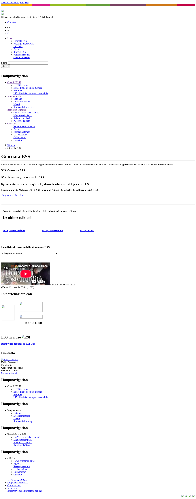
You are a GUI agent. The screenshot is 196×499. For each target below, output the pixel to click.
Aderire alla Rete (21, 121)
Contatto (11, 22)
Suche (4, 62)
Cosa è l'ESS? (14, 82)
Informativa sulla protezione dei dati (24, 491)
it (8, 33)
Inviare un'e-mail (9, 373)
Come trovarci (14, 485)
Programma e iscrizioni (12, 195)
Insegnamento (14, 96)
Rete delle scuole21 (16, 110)
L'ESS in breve (20, 85)
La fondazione (20, 134)
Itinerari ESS (19, 52)
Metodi (16, 104)
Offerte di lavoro (21, 57)
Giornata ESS (20, 41)
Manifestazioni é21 (22, 115)
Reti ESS (17, 90)
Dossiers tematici (21, 101)
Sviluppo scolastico (22, 118)
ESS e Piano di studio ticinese (27, 88)
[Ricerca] (2, 14)
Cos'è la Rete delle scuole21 (27, 112)
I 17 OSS (18, 46)
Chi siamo (12, 123)
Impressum (12, 488)
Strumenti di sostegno (23, 107)
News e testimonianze (24, 126)
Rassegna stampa (21, 54)
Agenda (17, 49)
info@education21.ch (17, 482)
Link (9, 38)
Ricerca (11, 145)
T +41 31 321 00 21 (17, 480)
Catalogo (17, 99)
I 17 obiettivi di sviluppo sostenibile (30, 93)
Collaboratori (19, 137)
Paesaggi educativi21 (23, 43)
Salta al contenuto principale (14, 2)
